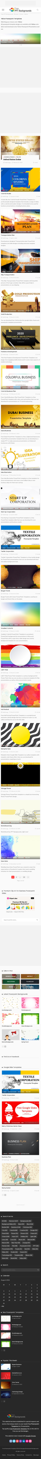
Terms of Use (20, 1455)
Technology (7, 1255)
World (14, 1258)
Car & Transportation (9, 231)
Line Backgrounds (7, 1010)
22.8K (38, 394)
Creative (24, 1230)
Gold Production (6, 314)
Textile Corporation (7, 551)
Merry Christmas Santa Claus (11, 1126)
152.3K (38, 631)
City (4, 1230)
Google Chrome (31, 1436)
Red (29, 231)
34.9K (37, 1160)
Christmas (7, 1122)
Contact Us (29, 1455)
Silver (16, 508)
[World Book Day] (20, 812)
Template (18, 1255)
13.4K (38, 277)
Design (34, 1230)
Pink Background (26, 1010)
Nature (5, 1242)
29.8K (38, 593)
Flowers (10, 784)
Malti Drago (8, 162)
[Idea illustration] (20, 458)
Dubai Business (6, 431)
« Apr (2, 1306)
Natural (31, 1239)
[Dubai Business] (20, 417)
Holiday (24, 1236)
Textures (15, 745)
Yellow (27, 40)
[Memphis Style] (20, 735)
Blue (11, 40)
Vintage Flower (6, 788)
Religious (25, 666)
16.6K (38, 238)
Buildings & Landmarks (9, 310)
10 (24, 877)
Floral (5, 1233)
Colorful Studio (6, 194)
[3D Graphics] (30, 987)
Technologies (18, 190)
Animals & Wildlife (9, 1184)
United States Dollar (12, 159)
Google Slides (22, 231)
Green (15, 40)
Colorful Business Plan (8, 391)
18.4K (38, 554)
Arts (4, 468)
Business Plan (6, 1157)
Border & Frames (12, 468)
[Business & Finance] (11, 976)
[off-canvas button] (3, 10)
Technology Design (17, 1391)
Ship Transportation (7, 275)
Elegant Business (16, 1364)
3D (4, 1221)
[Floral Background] (11, 1018)
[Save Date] (20, 847)
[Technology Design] (5, 1394)
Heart (15, 1236)
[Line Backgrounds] (11, 1002)
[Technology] (30, 981)
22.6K (37, 1190)
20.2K (38, 791)
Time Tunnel (15, 1382)
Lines (5, 1239)
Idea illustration (6, 472)
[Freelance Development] (20, 338)
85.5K (38, 672)
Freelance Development (9, 352)
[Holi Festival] (20, 695)
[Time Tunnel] (5, 1385)
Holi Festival (5, 709)
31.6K (38, 475)
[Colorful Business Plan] (20, 377)
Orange (21, 40)
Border (5, 1227)
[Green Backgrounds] (30, 1018)
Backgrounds (26, 1221)
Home (4, 1455)
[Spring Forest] (30, 1034)
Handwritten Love (17, 1373)
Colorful (13, 1230)
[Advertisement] (20, 3)
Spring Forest (25, 1042)
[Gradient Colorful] (20, 39)
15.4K (36, 162)
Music (22, 1239)
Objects (23, 822)
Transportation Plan (7, 235)
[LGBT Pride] (20, 656)
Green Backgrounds (26, 1026)
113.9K (38, 712)
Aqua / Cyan (6, 704)
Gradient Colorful (7, 42)
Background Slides (9, 1224)
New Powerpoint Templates (13, 1312)
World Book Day (6, 826)
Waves (29, 1255)
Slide (35, 1249)
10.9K (37, 1129)
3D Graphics (6, 348)
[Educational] (11, 981)
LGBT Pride (4, 670)
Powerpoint (25, 1246)
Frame (34, 1233)
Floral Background (7, 1026)
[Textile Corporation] (20, 537)
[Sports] (11, 987)
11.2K (38, 317)
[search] (37, 9)
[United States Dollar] (20, 148)
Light (33, 1236)
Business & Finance (9, 156)
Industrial (21, 310)
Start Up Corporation (8, 512)
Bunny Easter (6, 1188)
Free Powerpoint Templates (18, 1429)
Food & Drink (12, 587)
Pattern (5, 1246)
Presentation (7, 1249)
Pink (14, 1246)
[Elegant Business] (5, 1367)
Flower (14, 1233)
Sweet (23, 1252)
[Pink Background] (30, 1002)
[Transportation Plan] (20, 221)
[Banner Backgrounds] (11, 1034)
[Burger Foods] (20, 577)
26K (39, 864)
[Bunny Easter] (20, 1174)
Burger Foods (5, 591)
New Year (16, 1242)
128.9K (38, 828)
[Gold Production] (20, 300)
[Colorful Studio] (20, 180)
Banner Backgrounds (7, 1042)
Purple (18, 1249)
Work (5, 1258)
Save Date (4, 861)
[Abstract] (30, 976)
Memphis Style (5, 749)
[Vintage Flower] (20, 774)
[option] (20, 39)
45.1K (38, 514)
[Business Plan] (20, 1143)
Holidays (29, 704)
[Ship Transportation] (20, 261)
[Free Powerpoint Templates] (20, 10)
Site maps (36, 1455)
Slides (5, 1252)
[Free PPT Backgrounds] (16, 1416)
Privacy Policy (11, 1455)
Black (13, 348)
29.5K (38, 354)
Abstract (5, 40)
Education (6, 822)
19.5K (38, 433)
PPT (35, 1246)
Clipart (8, 912)
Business (16, 1227)
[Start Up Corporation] (20, 498)
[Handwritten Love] (5, 1375)
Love (13, 1239)
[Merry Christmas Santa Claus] (20, 1112)
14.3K (38, 751)
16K (39, 196)
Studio (14, 1252)
